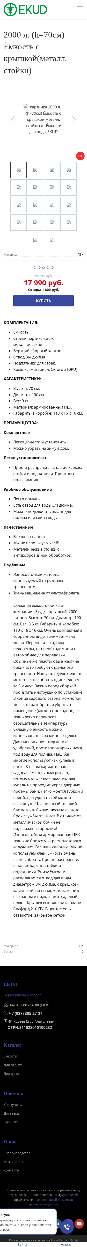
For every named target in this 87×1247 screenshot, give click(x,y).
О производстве (17, 1153)
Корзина (65, 1244)
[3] (43, 267)
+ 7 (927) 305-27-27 (25, 1013)
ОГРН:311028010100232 (29, 1027)
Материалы (13, 1161)
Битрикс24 (66, 1240)
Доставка (11, 1113)
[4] (48, 267)
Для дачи (11, 1073)
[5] (52, 267)
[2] (39, 267)
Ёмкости (10, 1056)
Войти (22, 1244)
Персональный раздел (22, 995)
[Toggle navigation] (80, 9)
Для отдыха (13, 1065)
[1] (35, 267)
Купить (43, 300)
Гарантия (11, 1121)
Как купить (13, 1104)
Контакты (12, 1170)
